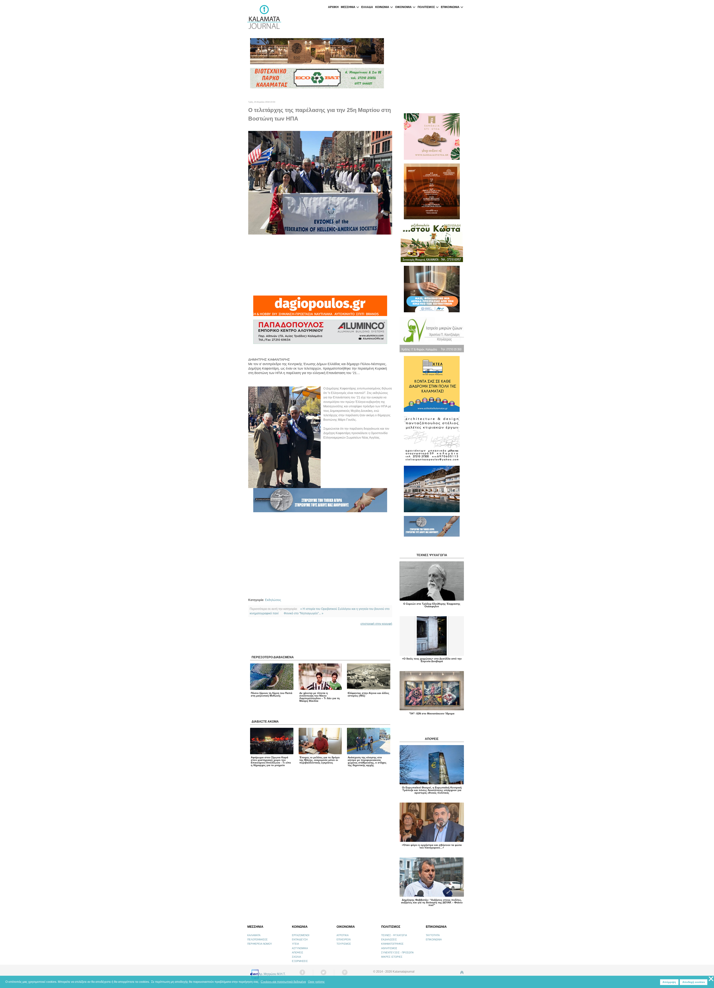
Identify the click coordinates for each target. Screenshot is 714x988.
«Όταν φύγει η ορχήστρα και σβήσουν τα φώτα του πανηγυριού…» (432, 846)
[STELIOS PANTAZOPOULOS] (432, 440)
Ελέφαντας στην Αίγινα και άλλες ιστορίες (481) (368, 694)
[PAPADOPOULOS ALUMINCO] (320, 333)
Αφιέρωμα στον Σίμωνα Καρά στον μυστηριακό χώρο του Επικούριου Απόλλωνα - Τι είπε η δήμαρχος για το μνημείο (271, 761)
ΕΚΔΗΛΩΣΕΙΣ (389, 939)
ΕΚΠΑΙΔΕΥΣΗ (300, 939)
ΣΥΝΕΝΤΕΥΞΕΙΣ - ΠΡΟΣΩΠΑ (397, 952)
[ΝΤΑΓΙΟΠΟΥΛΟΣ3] (320, 307)
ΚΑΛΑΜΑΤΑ (253, 935)
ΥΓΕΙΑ (295, 943)
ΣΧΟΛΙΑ (296, 956)
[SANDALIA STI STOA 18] (432, 138)
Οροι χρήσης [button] (316, 981)
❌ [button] (711, 979)
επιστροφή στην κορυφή (376, 623)
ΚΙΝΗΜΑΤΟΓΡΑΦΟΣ (392, 943)
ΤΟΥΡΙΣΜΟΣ (344, 943)
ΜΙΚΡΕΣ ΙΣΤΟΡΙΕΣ (391, 956)
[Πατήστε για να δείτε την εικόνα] (320, 182)
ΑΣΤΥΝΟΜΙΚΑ (300, 948)
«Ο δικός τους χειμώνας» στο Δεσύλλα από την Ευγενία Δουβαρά (432, 660)
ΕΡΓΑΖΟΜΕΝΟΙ (300, 935)
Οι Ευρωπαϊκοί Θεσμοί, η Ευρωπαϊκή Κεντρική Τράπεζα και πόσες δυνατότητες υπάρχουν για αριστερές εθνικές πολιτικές (432, 790)
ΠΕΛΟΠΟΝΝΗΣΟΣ (257, 939)
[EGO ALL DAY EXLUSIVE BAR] (317, 52)
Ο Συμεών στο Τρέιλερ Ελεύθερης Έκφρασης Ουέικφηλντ (431, 605)
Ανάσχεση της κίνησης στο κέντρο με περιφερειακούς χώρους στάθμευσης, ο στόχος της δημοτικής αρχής (367, 761)
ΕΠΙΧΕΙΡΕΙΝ (343, 939)
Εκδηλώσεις (273, 600)
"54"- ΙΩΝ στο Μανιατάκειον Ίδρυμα (431, 713)
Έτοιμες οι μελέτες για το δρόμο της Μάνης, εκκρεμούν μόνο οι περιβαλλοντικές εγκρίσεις (319, 760)
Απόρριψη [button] (669, 982)
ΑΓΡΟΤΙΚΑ (343, 935)
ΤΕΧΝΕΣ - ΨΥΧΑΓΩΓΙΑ (394, 935)
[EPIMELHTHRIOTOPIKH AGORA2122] (320, 501)
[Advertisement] (320, 265)
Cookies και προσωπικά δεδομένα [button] (283, 981)
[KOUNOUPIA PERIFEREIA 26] (432, 290)
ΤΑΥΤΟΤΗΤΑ (433, 935)
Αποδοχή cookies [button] (693, 982)
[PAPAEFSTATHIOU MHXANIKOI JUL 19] (432, 490)
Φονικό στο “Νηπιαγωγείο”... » (303, 613)
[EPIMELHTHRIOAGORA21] (432, 528)
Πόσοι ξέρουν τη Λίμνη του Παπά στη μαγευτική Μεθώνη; (271, 694)
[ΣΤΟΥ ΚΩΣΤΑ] (432, 244)
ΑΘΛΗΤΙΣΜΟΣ (389, 948)
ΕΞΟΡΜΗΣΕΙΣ (300, 961)
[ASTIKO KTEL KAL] (432, 385)
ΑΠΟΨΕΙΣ (297, 952)
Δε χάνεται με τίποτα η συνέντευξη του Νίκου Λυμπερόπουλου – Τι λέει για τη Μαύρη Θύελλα (319, 697)
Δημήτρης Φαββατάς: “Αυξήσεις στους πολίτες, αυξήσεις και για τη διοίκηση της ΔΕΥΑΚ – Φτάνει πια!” (432, 902)
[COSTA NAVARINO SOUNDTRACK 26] (432, 193)
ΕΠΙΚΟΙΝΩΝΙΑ (434, 939)
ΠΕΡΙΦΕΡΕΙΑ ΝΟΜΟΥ (259, 943)
